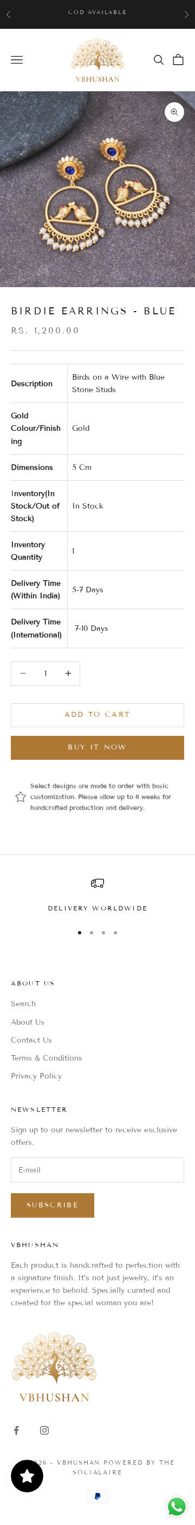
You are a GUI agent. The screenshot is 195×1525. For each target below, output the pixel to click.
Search (23, 1003)
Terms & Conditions (46, 1058)
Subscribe (53, 1205)
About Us (27, 1022)
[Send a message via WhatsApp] (177, 1507)
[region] (97, 895)
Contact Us (31, 1040)
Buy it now (97, 747)
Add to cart (97, 714)
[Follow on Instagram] (44, 1430)
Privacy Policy (36, 1076)
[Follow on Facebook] (16, 1430)
